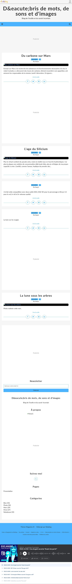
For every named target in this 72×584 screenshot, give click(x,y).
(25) (9, 512)
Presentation (8, 491)
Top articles (21, 532)
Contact (27, 532)
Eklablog (48, 527)
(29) (7, 507)
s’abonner (25, 558)
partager (36, 558)
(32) (7, 505)
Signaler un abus (35, 532)
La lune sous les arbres (36, 295)
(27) (7, 510)
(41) (7, 503)
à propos (46, 558)
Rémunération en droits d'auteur (52, 532)
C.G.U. (42, 532)
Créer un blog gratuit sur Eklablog (9, 532)
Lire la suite (36, 77)
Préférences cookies (44, 534)
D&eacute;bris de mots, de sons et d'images (36, 11)
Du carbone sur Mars (36, 55)
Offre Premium (65, 532)
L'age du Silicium (36, 149)
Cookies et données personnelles (30, 534)
